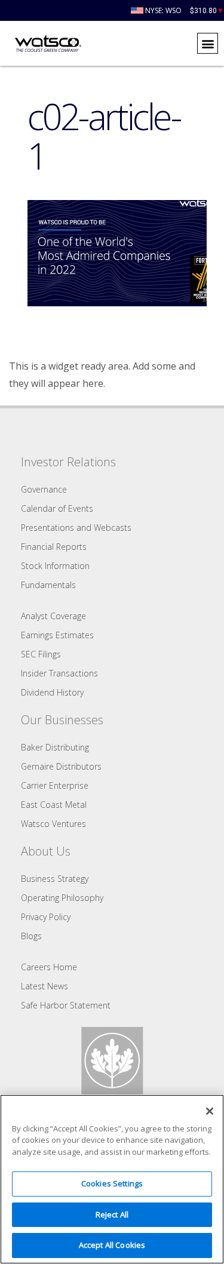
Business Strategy (54, 878)
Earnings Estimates (57, 635)
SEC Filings (41, 654)
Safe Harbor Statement (66, 1005)
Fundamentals (48, 585)
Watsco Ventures (53, 823)
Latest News (44, 986)
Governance (44, 489)
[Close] (210, 1111)
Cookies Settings (112, 1183)
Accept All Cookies (112, 1245)
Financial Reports (54, 546)
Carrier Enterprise (54, 785)
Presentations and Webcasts (76, 527)
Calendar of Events (57, 508)
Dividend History (52, 692)
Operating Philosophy (62, 897)
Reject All (112, 1214)
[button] (207, 43)
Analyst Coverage (53, 616)
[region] (112, 1179)
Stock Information (55, 565)
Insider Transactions (59, 673)
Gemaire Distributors (61, 766)
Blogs (31, 936)
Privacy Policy (45, 916)
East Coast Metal (54, 804)
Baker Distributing (55, 747)
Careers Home (49, 967)
